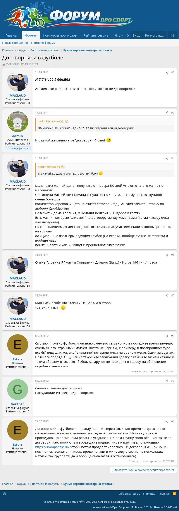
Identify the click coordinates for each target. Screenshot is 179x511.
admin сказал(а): (49, 167)
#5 (172, 295)
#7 (172, 381)
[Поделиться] (167, 72)
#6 (172, 336)
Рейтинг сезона (95, 35)
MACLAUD (12, 64)
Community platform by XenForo (78, 501)
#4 (172, 255)
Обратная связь (129, 494)
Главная (11, 35)
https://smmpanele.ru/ (52, 447)
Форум (31, 35)
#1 (172, 72)
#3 (172, 158)
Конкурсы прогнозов (60, 35)
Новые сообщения (15, 43)
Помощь (149, 494)
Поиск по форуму (43, 43)
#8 (172, 421)
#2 (172, 113)
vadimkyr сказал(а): (51, 121)
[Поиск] (172, 35)
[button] (4, 493)
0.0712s (148, 507)
